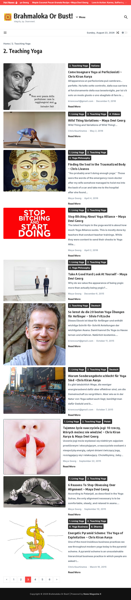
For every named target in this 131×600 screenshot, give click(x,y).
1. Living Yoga (76, 114)
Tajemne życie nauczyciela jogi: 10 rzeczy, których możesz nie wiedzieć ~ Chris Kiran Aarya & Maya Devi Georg (91, 432)
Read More (74, 106)
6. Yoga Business (78, 526)
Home (6, 43)
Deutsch (95, 305)
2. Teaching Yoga (78, 65)
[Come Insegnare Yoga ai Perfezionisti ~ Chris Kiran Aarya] (34, 86)
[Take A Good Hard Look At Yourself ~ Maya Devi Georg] (34, 280)
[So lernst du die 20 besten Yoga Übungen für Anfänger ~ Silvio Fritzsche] (34, 334)
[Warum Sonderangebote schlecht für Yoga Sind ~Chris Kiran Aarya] (34, 390)
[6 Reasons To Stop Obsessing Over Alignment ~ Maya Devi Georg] (34, 491)
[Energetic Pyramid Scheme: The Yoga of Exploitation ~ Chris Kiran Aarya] (34, 539)
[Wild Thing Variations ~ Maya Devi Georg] (34, 130)
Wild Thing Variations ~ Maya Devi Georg (96, 120)
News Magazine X (92, 594)
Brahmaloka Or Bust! (43, 15)
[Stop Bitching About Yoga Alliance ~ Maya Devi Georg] (34, 223)
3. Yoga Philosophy (79, 158)
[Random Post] (117, 32)
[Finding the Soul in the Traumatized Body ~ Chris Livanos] (34, 170)
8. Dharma (96, 526)
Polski (107, 421)
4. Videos (114, 114)
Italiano (95, 65)
